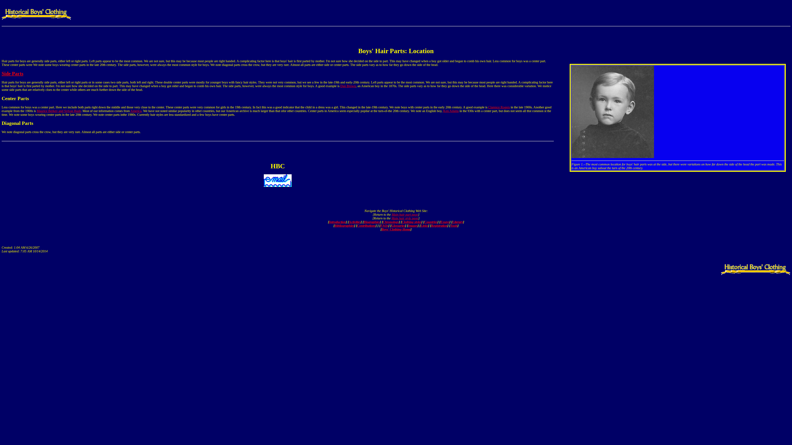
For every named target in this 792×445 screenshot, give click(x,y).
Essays (444, 222)
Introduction (337, 222)
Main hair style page (404, 218)
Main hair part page (405, 214)
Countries (430, 222)
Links (424, 225)
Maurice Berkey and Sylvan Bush (59, 111)
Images (413, 225)
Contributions (366, 225)
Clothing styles (411, 222)
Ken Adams (451, 111)
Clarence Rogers (499, 107)
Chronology (391, 222)
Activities (355, 222)
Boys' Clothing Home (396, 229)
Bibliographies (344, 225)
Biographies (372, 222)
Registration (439, 225)
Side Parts (12, 73)
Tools (453, 225)
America (135, 111)
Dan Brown (348, 86)
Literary (457, 222)
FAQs (384, 225)
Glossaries (398, 225)
